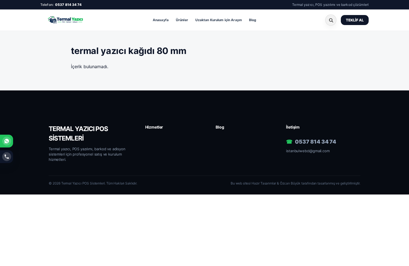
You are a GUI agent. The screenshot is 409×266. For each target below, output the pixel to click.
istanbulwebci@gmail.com (307, 151)
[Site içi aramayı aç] (330, 20)
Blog (252, 20)
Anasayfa (161, 20)
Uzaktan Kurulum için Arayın (218, 20)
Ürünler (182, 20)
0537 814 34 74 (68, 5)
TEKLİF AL (355, 20)
